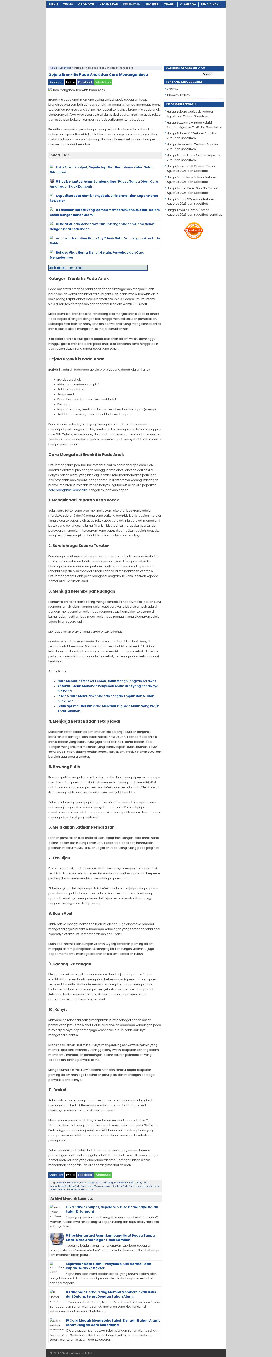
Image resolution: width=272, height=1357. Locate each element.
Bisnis (53, 4)
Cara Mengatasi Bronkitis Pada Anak (120, 1182)
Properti (152, 4)
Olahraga (188, 4)
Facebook (85, 82)
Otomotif (86, 4)
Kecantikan (108, 4)
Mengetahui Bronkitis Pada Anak (75, 1189)
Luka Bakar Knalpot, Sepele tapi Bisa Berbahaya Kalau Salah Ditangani (112, 1209)
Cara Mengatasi (89, 1182)
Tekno (68, 4)
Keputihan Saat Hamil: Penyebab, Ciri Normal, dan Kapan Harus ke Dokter (108, 1266)
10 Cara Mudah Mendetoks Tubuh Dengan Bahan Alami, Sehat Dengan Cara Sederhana (113, 1322)
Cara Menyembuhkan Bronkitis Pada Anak (111, 1186)
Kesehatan (131, 4)
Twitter (70, 82)
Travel (169, 4)
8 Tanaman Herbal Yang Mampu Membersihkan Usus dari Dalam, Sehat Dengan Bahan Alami (111, 1294)
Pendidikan (210, 4)
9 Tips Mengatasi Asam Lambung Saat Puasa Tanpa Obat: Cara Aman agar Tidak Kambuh (110, 1237)
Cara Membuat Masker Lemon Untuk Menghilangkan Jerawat (106, 681)
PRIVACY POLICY (178, 95)
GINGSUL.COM (57, 1353)
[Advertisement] (136, 36)
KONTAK (173, 89)
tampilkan (76, 267)
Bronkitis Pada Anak (68, 1182)
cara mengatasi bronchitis (68, 490)
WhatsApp (103, 82)
